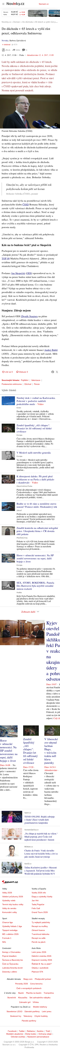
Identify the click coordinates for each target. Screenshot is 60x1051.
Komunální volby (9, 912)
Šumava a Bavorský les (12, 960)
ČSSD (25, 204)
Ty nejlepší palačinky (41, 922)
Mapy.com (28, 979)
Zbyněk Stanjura (29, 316)
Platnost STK (37, 972)
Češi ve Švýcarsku (10, 964)
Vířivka (36, 1002)
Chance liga (7, 922)
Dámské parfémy (32, 1011)
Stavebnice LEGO (14, 1011)
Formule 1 (6, 938)
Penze (37, 384)
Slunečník (11, 997)
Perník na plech (38, 942)
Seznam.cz (44, 4)
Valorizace (35, 380)
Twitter (22, 1031)
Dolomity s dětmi (9, 972)
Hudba (19, 593)
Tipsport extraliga (9, 930)
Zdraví (19, 510)
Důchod (27, 384)
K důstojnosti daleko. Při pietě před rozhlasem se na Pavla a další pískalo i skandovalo (35, 479)
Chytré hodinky (41, 1016)
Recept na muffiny (40, 926)
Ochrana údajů (45, 1034)
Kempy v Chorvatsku (11, 952)
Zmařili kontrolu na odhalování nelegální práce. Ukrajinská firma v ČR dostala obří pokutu (37, 531)
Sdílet (18, 50)
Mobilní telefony (40, 1007)
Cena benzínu (36, 984)
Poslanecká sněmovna (12, 384)
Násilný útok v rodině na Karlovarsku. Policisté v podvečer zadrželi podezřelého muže (36, 401)
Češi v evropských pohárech (28, 988)
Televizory (27, 1016)
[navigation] (3, 4)
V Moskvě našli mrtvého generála (34, 452)
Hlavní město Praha (24, 486)
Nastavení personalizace (38, 1037)
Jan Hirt (35, 900)
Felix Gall (36, 908)
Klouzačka (22, 997)
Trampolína (49, 993)
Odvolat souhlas (18, 1037)
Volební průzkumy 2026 (12, 896)
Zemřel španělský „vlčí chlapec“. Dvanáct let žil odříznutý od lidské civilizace (34, 428)
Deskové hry (15, 1016)
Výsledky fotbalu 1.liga (12, 926)
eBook (7, 50)
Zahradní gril (24, 1002)
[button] (30, 111)
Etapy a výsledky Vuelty (42, 896)
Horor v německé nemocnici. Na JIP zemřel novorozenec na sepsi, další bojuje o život (35, 558)
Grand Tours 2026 (40, 912)
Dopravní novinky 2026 (42, 960)
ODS (29, 273)
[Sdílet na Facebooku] (52, 371)
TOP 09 (6, 258)
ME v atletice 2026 (10, 934)
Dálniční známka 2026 (41, 956)
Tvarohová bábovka (40, 934)
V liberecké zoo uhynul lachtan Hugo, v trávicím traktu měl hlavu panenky (51, 751)
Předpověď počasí (43, 979)
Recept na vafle (38, 938)
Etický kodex (30, 1034)
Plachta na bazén (33, 993)
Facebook (12, 1031)
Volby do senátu (9, 908)
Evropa (19, 435)
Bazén (21, 993)
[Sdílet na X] (57, 371)
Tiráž (48, 1031)
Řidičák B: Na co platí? (42, 964)
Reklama (31, 1031)
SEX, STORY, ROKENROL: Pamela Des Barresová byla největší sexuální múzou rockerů (35, 585)
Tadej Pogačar (38, 904)
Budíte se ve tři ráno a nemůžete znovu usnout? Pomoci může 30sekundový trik (37, 505)
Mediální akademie (14, 1034)
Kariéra (40, 1031)
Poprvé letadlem (9, 956)
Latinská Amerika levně (12, 968)
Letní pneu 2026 (39, 952)
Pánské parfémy (29, 1021)
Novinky (5, 40)
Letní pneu (46, 1011)
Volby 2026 (7, 892)
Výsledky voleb (8, 900)
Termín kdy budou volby (12, 904)
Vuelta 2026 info (39, 892)
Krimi (19, 408)
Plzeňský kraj (22, 538)
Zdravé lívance (38, 930)
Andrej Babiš (51, 350)
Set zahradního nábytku (40, 997)
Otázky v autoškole (40, 968)
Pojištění (24, 380)
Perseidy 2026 (21, 984)
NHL (4, 942)
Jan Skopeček (18, 273)
